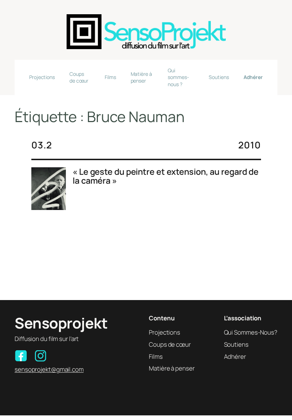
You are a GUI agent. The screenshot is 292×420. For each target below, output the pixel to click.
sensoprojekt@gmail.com (49, 369)
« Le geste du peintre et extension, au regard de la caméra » (166, 176)
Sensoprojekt (61, 323)
